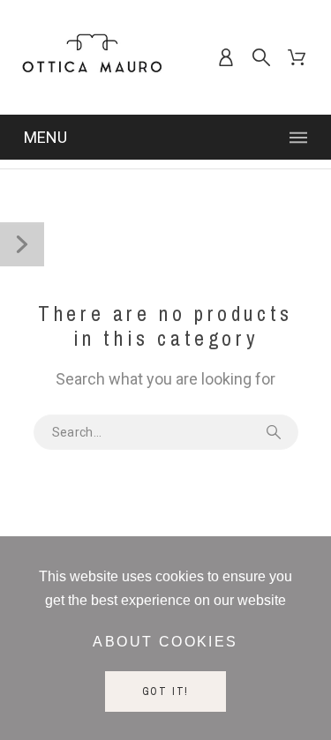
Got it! (166, 691)
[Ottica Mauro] (92, 57)
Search (276, 432)
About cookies (165, 641)
